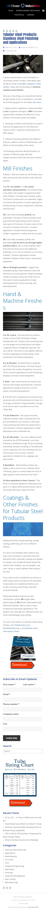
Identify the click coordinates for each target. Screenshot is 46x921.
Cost (7, 863)
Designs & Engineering (14, 866)
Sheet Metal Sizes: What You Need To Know (23, 824)
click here (37, 102)
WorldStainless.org (11, 628)
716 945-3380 (23, 903)
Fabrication (9, 869)
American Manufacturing (15, 850)
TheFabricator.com (22, 625)
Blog (11, 10)
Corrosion (9, 859)
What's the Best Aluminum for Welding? (21, 840)
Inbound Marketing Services (18, 907)
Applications (10, 853)
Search (7, 746)
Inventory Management (15, 876)
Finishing (9, 872)
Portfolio (19, 15)
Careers (30, 15)
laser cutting (10, 879)
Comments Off (11, 51)
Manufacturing (11, 882)
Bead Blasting (11, 856)
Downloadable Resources (28, 10)
